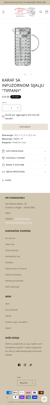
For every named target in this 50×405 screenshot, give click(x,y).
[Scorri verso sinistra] (19, 74)
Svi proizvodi (11, 309)
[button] (3, 12)
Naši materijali (12, 286)
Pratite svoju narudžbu (16, 322)
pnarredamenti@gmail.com (18, 222)
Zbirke (8, 316)
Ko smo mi (10, 238)
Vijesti (8, 328)
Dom (7, 303)
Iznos (4, 102)
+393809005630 (22, 218)
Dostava (9, 262)
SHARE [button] (8, 180)
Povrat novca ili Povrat (16, 268)
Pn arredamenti (20, 402)
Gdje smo (9, 244)
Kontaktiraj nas (12, 256)
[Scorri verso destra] (31, 74)
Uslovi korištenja (13, 274)
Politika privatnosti (14, 280)
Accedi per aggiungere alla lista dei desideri (22, 116)
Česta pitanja (11, 250)
